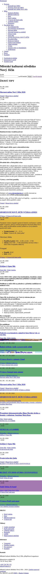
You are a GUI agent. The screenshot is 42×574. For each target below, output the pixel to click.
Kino (9, 16)
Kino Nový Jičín (14, 490)
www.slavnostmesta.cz (15, 193)
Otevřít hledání (37, 76)
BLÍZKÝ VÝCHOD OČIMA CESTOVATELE (15, 463)
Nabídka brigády (9, 545)
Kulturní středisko (13, 13)
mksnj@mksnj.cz (5, 566)
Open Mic (11, 35)
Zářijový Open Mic (7, 266)
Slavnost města (12, 30)
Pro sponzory (8, 547)
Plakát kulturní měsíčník (11, 536)
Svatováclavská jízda (6, 449)
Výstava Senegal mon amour (9, 365)
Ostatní (2, 96)
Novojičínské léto (13, 27)
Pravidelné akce (9, 25)
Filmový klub (12, 34)
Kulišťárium (11, 49)
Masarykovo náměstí (11, 96)
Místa (5, 11)
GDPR (6, 534)
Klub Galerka (12, 18)
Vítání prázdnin (12, 44)
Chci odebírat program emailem (9, 506)
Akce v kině (4, 490)
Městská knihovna (13, 14)
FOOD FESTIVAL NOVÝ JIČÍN (18, 37)
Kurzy (6, 53)
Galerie (6, 51)
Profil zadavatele (9, 529)
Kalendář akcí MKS (14, 6)
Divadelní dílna (12, 39)
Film (1, 419)
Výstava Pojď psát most (7, 492)
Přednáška (3, 433)
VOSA (10, 46)
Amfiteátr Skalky (13, 21)
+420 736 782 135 (5, 564)
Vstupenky (7, 543)
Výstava (2, 216)
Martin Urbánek (24, 573)
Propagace (11, 23)
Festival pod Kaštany (14, 42)
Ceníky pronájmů (9, 527)
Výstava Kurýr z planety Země (9, 352)
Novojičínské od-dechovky (16, 28)
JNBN (15, 573)
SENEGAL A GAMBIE (7, 421)
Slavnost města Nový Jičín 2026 (12, 92)
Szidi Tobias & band (6, 478)
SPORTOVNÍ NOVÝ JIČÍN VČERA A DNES (18, 212)
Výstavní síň (8, 519)
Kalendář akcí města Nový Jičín (17, 9)
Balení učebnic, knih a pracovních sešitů (12, 340)
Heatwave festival (13, 41)
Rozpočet (7, 532)
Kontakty (7, 55)
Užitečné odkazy (9, 530)
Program (6, 4)
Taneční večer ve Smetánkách (17, 48)
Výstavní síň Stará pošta (15, 20)
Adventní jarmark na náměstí (17, 32)
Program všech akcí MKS (16, 7)
